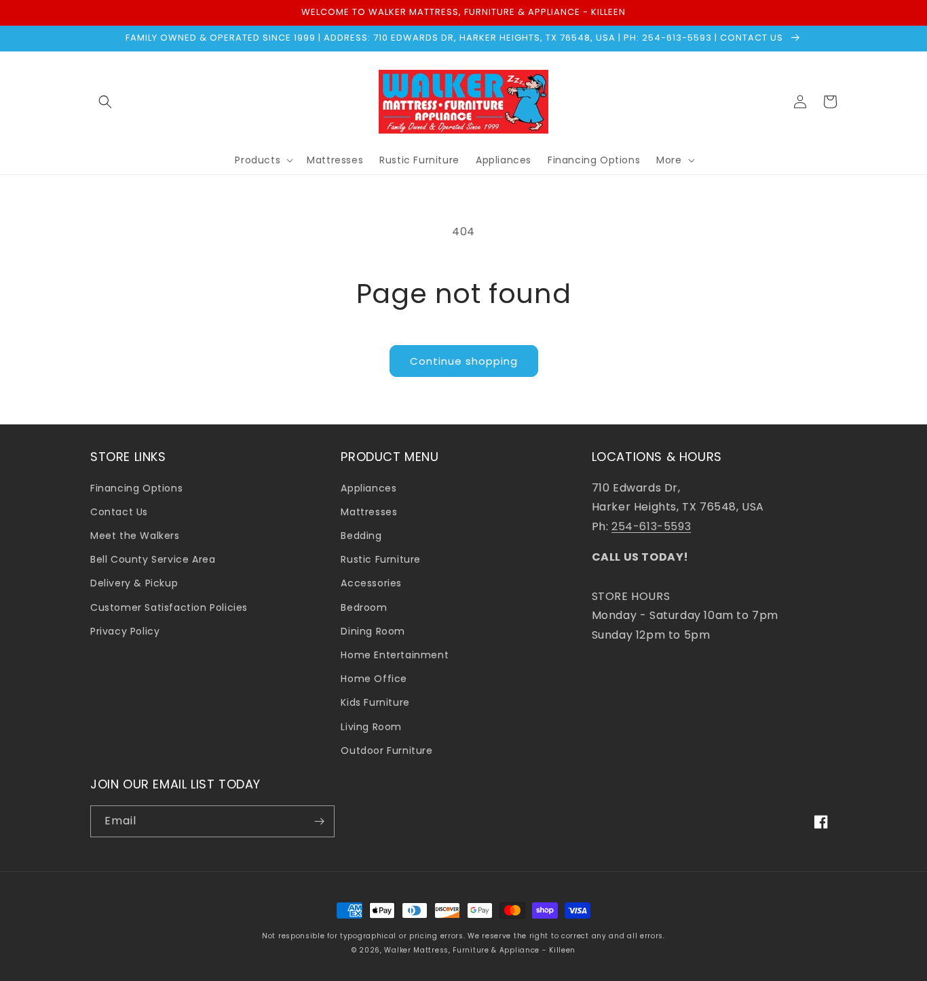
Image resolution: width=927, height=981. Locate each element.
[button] (105, 102)
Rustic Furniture (381, 559)
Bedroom (364, 607)
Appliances (368, 488)
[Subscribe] (319, 821)
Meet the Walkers (135, 535)
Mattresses (369, 512)
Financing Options (136, 488)
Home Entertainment (395, 655)
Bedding (361, 535)
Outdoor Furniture (386, 750)
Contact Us (119, 512)
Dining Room (373, 631)
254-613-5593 (651, 526)
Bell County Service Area (152, 559)
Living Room (371, 727)
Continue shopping (464, 361)
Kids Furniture (375, 702)
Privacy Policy (124, 631)
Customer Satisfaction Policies (169, 607)
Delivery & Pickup (134, 583)
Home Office (374, 678)
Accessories (371, 583)
